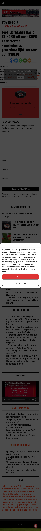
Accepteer (20, 277)
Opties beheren (20, 283)
